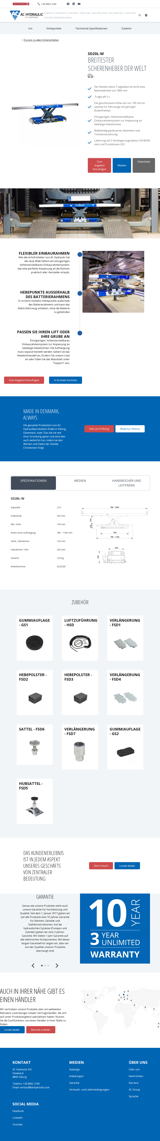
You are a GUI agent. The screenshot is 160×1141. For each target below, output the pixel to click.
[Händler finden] (146, 15)
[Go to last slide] (33, 965)
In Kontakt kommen (65, 380)
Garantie (74, 1083)
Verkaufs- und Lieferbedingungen (89, 1089)
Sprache (133, 1096)
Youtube (17, 1124)
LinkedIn (17, 1117)
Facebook (18, 1111)
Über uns (85, 13)
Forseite (49, 13)
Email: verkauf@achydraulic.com (31, 1087)
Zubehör (126, 28)
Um (30, 28)
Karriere (133, 1083)
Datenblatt (144, 161)
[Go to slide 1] (42, 965)
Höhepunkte (53, 28)
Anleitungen (76, 1076)
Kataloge (74, 1069)
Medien (122, 165)
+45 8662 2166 (48, 4)
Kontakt (130, 13)
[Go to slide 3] (48, 965)
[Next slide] (56, 965)
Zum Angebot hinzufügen (99, 165)
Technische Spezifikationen (91, 28)
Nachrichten (99, 13)
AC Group (134, 1089)
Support (73, 13)
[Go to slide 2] (45, 965)
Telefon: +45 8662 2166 (26, 1083)
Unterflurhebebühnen (58, 17)
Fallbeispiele (116, 13)
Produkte (61, 13)
